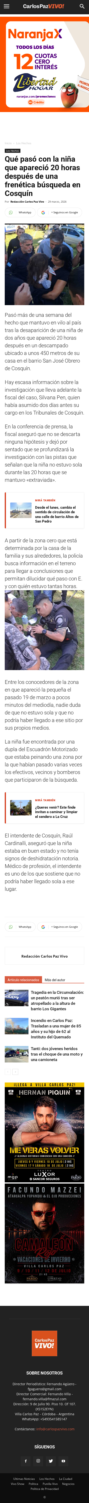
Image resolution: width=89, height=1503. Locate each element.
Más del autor (55, 980)
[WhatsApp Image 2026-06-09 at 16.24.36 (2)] (44, 1181)
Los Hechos (23, 143)
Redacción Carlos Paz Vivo (27, 201)
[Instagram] (38, 1461)
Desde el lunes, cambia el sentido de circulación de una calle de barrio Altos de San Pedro (57, 514)
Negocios (68, 1484)
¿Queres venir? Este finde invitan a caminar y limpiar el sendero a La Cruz (56, 812)
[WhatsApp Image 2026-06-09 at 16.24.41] (44, 1282)
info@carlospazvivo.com (55, 1429)
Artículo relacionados (23, 980)
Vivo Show (17, 1484)
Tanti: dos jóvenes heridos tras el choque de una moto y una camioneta (57, 1054)
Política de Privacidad (45, 1489)
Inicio (8, 143)
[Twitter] (51, 1461)
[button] (82, 6)
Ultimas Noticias (24, 1479)
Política (33, 1484)
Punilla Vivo (50, 1484)
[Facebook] (25, 1461)
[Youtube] (63, 1461)
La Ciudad (65, 1479)
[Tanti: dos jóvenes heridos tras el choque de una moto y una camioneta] (16, 1054)
